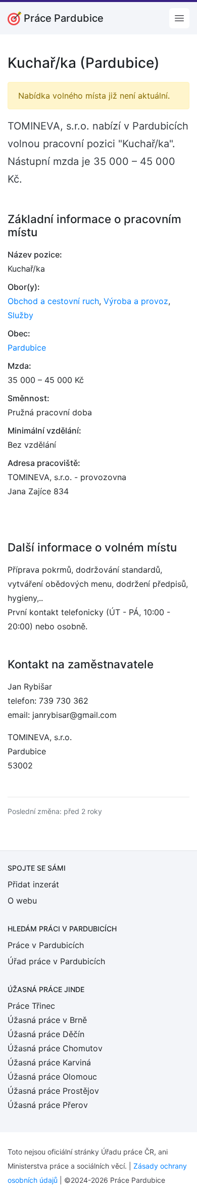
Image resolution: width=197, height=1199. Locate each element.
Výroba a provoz (136, 301)
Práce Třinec (31, 1006)
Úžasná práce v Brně (47, 1020)
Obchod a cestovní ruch (53, 301)
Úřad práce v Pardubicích (56, 961)
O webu (22, 900)
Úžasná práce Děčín (46, 1034)
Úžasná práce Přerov (48, 1105)
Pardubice (27, 347)
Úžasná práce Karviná (49, 1062)
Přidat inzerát (33, 884)
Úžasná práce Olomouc (52, 1077)
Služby (20, 315)
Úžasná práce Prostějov (53, 1091)
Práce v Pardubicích (46, 945)
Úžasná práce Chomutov (55, 1048)
